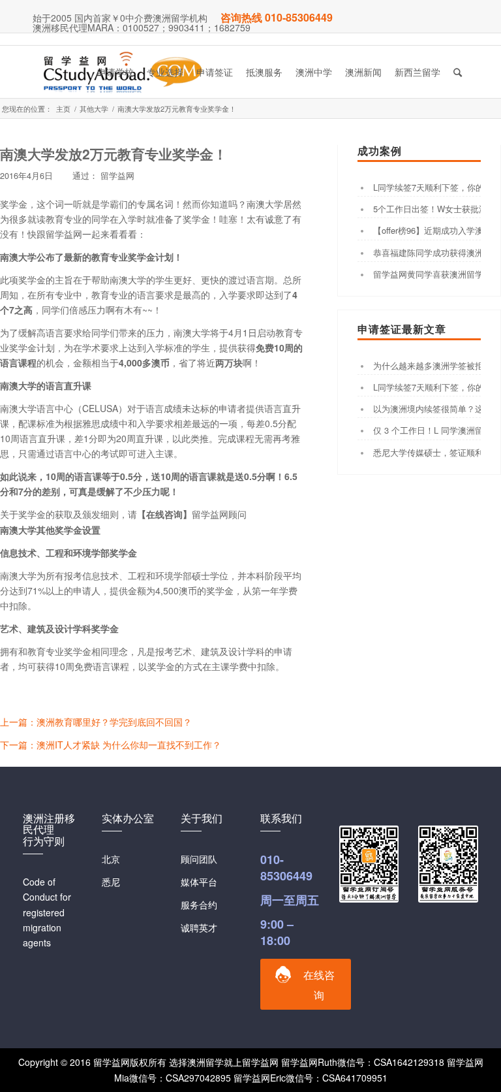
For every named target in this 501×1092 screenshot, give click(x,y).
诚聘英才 (199, 927)
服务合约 (199, 904)
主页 (63, 109)
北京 (111, 858)
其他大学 (94, 109)
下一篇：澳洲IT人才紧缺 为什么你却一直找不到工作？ (110, 744)
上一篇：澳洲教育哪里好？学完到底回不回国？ (96, 721)
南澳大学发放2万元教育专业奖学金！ (113, 153)
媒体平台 (199, 881)
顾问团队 (199, 858)
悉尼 (111, 881)
